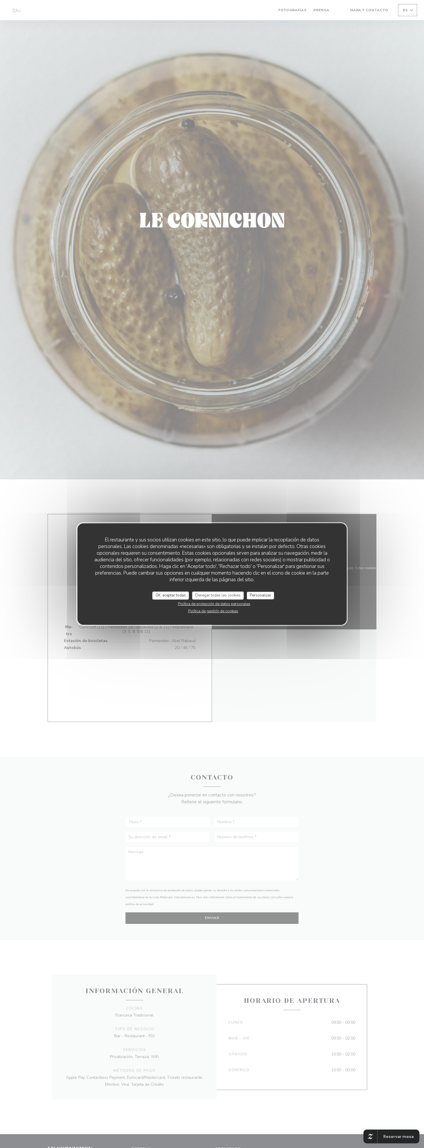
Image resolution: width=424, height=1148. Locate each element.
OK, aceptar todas (170, 595)
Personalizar (260, 595)
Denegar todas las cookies (218, 595)
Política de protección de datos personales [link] (214, 603)
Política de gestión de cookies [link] (213, 611)
